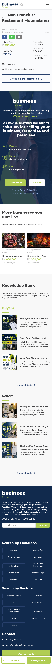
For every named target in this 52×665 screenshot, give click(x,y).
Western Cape (38, 550)
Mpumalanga (38, 557)
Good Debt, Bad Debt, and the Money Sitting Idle (35, 338)
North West (14, 573)
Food (14, 602)
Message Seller (38, 660)
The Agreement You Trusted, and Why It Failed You (35, 319)
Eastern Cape (13, 566)
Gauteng (13, 550)
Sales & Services (38, 618)
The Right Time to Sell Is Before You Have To (35, 407)
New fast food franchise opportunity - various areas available (38, 256)
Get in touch (15, 183)
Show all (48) (24, 473)
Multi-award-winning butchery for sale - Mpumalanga (13, 256)
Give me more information (25, 79)
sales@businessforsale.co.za (19, 645)
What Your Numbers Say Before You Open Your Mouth (35, 358)
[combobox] (33, 4)
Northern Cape (38, 573)
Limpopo (13, 579)
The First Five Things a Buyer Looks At (35, 446)
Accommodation (14, 596)
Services (13, 625)
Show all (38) (24, 385)
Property (38, 611)
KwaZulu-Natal (14, 557)
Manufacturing (38, 602)
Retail (13, 618)
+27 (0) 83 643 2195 (16, 639)
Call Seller (14, 660)
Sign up (37, 183)
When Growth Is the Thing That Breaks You (35, 426)
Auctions (38, 596)
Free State (38, 579)
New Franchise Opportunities (14, 610)
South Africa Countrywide (38, 565)
